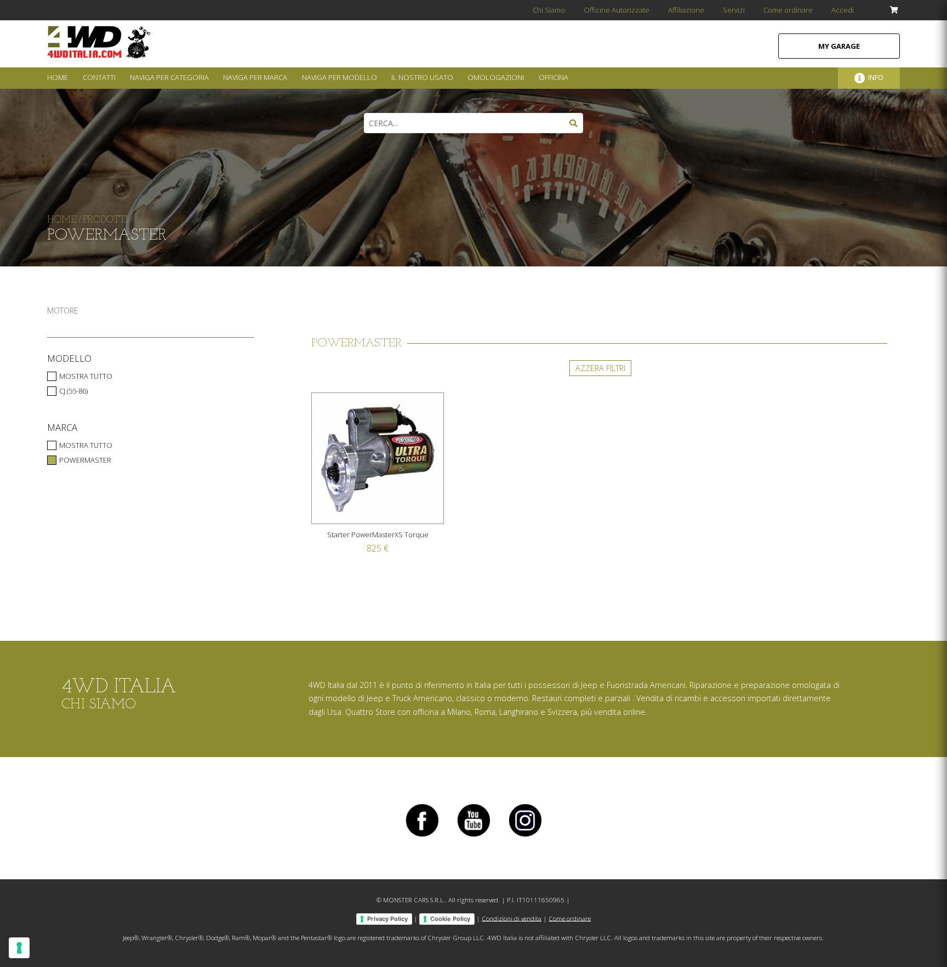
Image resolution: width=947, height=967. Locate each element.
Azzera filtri (600, 368)
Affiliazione (686, 10)
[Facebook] (422, 836)
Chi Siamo (549, 10)
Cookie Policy (450, 919)
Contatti (99, 77)
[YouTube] (473, 836)
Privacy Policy (387, 919)
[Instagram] (525, 836)
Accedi (842, 10)
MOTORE (62, 310)
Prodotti (105, 220)
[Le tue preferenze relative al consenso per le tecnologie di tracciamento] (19, 947)
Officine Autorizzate (616, 10)
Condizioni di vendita (511, 918)
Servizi (734, 10)
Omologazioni (495, 77)
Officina (553, 77)
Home (57, 77)
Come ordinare (788, 10)
